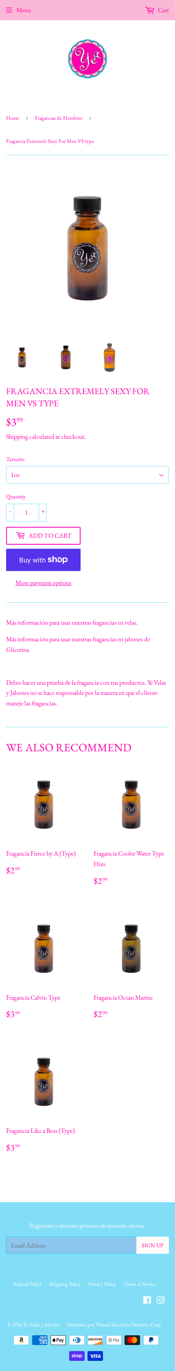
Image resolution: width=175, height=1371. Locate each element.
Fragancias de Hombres (58, 117)
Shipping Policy (65, 1283)
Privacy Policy (102, 1283)
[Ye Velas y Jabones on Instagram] (161, 1301)
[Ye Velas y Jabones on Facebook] (147, 1301)
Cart (163, 10)
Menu (23, 10)
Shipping (17, 436)
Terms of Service (139, 1283)
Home (12, 117)
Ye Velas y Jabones (41, 1324)
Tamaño (15, 459)
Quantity (16, 496)
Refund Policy (27, 1283)
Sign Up (153, 1245)
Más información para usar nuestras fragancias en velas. (72, 622)
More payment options (43, 582)
